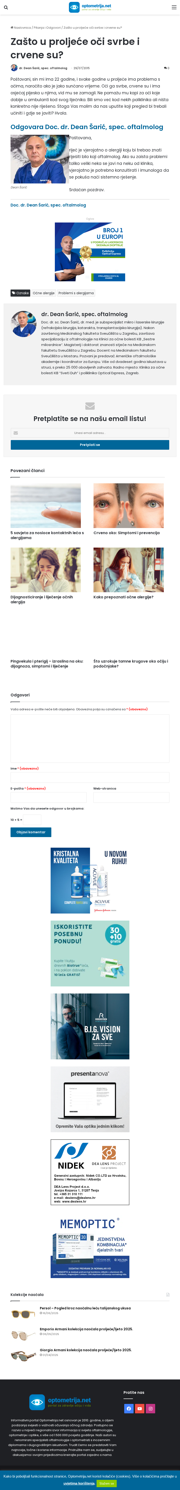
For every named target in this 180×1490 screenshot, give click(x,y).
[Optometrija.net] (90, 7)
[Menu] (174, 9)
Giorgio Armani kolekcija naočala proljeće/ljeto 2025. (86, 1350)
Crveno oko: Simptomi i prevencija (127, 533)
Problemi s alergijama (76, 293)
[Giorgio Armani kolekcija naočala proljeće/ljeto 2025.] (23, 1356)
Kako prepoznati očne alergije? (124, 597)
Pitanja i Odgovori (47, 27)
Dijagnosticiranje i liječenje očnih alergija (42, 599)
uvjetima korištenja (79, 1483)
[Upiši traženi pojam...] (6, 9)
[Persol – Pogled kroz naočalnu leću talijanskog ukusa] (23, 1314)
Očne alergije (44, 293)
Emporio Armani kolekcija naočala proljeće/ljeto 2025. (86, 1329)
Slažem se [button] (106, 1483)
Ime (25, 768)
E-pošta (28, 788)
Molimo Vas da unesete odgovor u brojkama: (47, 808)
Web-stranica (104, 788)
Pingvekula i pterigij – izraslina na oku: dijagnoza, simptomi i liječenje (47, 664)
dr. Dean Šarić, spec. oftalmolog (43, 68)
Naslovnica (22, 27)
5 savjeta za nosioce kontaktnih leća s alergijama (47, 535)
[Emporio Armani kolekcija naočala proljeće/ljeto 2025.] (23, 1335)
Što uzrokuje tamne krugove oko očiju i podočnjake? (131, 664)
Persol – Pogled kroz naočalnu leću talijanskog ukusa (85, 1308)
